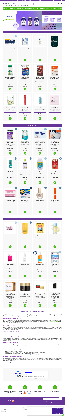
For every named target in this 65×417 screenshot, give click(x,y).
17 (25, 148)
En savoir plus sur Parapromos (33, 323)
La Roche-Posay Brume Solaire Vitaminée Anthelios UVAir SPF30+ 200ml (40, 265)
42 (41, 148)
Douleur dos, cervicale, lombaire (25, 81)
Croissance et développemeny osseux (55, 81)
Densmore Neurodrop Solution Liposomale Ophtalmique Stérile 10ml (25, 48)
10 (54, 84)
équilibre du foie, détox (25, 144)
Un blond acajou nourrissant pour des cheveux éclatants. (39, 81)
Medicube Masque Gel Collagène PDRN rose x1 (55, 107)
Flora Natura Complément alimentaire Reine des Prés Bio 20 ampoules (10, 107)
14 (56, 148)
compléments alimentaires (54, 321)
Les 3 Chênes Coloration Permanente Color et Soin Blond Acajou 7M (39, 78)
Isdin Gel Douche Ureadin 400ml (40, 107)
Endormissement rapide (10, 50)
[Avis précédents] (24, 374)
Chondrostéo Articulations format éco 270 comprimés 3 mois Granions (40, 171)
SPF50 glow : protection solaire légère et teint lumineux (25, 110)
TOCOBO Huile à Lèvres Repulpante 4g (55, 235)
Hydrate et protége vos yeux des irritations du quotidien (25, 51)
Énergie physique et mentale (54, 50)
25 (25, 300)
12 (23, 207)
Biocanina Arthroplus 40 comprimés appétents (55, 142)
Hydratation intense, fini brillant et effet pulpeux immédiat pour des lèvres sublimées (55, 238)
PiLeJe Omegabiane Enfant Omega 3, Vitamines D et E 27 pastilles (54, 78)
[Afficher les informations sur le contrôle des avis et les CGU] (22, 376)
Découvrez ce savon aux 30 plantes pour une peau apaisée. (40, 297)
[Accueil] (16, 4)
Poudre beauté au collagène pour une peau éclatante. (54, 268)
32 (55, 55)
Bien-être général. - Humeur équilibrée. (10, 238)
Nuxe (44, 344)
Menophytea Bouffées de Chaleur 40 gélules (10, 142)
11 (23, 242)
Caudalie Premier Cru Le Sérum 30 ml (40, 201)
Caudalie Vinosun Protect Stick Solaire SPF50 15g (25, 235)
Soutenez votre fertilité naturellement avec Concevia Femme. (55, 297)
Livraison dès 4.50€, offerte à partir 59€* (25, 0)
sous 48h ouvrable (55, 392)
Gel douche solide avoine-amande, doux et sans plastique (10, 297)
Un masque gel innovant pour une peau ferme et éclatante (55, 110)
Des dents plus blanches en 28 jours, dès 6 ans (25, 268)
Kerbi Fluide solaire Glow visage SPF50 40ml (25, 107)
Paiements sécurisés (15, 0)
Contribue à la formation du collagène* (39, 145)
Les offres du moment (51, 13)
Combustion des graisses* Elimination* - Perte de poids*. (25, 174)
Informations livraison (6, 407)
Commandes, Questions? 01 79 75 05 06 (37, 0)
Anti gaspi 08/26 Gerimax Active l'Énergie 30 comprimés (25, 201)
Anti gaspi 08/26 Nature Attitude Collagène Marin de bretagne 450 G (40, 142)
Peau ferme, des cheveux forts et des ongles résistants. (10, 268)
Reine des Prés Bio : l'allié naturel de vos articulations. (10, 110)
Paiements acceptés (6, 409)
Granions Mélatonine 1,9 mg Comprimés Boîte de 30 (10, 48)
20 (10, 271)
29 (10, 84)
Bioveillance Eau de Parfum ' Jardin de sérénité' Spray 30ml (10, 171)
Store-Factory (25, 409)
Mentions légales (25, 407)
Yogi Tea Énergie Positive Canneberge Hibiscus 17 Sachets (54, 171)
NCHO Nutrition (37, 344)
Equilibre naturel (10, 80)
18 (8, 177)
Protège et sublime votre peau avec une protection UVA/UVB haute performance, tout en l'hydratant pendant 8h (40, 268)
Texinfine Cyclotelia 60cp (10, 235)
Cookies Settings (57, 413)
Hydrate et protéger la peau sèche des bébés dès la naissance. (40, 51)
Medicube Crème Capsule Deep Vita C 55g (25, 294)
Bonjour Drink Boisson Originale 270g (40, 235)
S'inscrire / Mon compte (56, 0)
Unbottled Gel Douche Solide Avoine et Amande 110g (10, 294)
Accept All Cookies (57, 408)
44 (40, 242)
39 (38, 177)
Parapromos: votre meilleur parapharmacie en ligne (32, 311)
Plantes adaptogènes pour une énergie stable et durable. (40, 238)
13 (25, 84)
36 (38, 207)
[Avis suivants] (49, 374)
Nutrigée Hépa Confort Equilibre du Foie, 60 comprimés (25, 142)
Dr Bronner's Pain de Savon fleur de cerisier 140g (10, 201)
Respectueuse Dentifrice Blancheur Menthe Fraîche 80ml (25, 265)
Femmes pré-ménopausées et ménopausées (10, 145)
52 (38, 148)
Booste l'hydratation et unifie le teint (25, 297)
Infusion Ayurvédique (54, 173)
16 (40, 113)
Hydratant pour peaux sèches (40, 109)
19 (25, 55)
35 (42, 177)
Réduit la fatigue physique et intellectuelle (25, 203)
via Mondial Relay (10, 393)
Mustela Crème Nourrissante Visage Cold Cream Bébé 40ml (40, 48)
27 (41, 207)
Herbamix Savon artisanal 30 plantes (40, 294)
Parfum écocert (10, 173)
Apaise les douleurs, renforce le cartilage (54, 145)
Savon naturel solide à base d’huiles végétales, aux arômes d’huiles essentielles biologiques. (10, 204)
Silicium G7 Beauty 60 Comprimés (10, 265)
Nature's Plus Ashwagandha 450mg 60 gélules (10, 78)
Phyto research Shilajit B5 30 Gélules (55, 48)
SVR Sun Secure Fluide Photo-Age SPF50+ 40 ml (54, 201)
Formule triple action (40, 173)
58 (8, 242)
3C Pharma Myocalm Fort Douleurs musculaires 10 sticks (25, 78)
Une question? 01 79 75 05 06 (40, 392)
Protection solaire (25, 237)
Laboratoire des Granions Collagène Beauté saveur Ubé (54, 265)
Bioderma (41, 344)
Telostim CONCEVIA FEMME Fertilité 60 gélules (55, 294)
